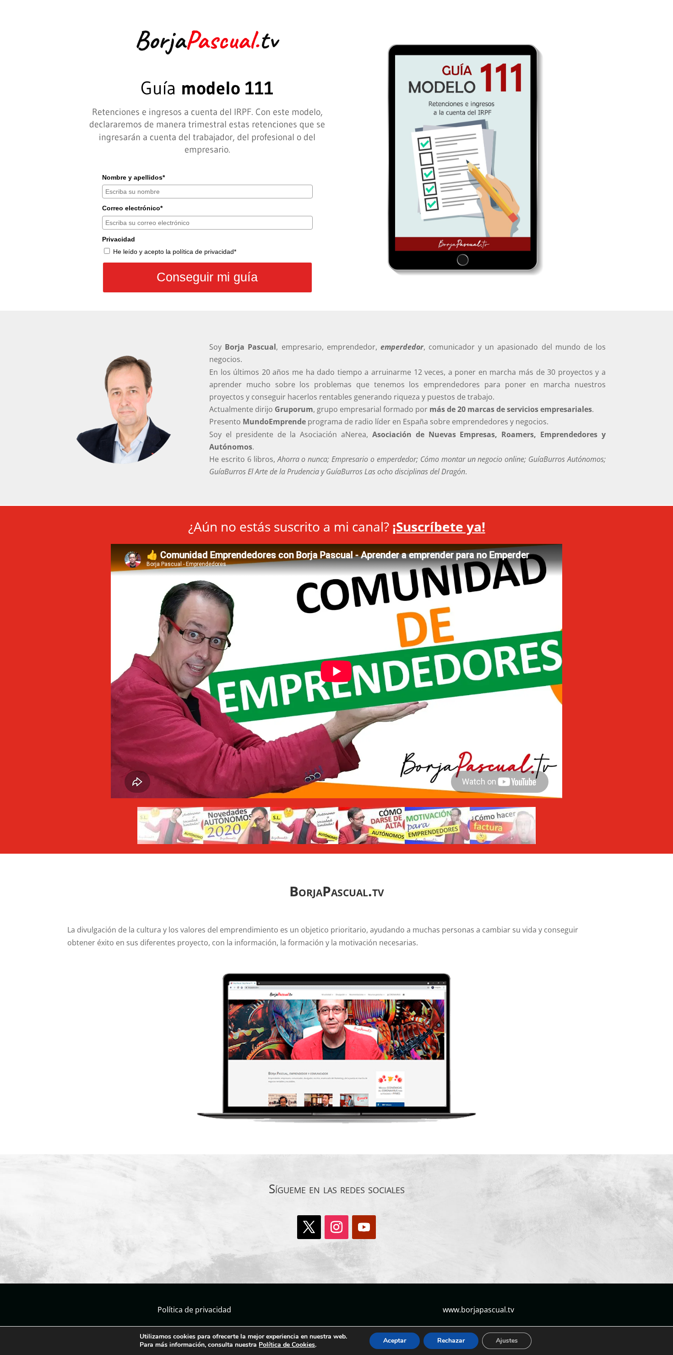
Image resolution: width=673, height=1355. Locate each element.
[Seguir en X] (309, 1227)
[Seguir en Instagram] (336, 1227)
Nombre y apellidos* (133, 177)
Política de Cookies (287, 1344)
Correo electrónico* (132, 208)
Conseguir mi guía (207, 277)
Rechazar (451, 1340)
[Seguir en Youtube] (364, 1227)
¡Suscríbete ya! (438, 526)
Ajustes (507, 1340)
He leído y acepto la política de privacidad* (174, 251)
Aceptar (394, 1340)
